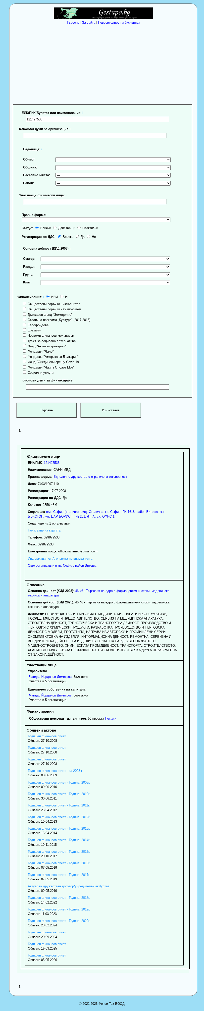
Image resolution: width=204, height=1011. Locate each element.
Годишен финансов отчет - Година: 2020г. (59, 921)
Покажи (110, 718)
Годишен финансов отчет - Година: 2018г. (59, 898)
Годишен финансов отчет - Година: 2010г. (59, 794)
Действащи (66, 228)
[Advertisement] (104, 63)
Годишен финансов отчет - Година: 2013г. (59, 828)
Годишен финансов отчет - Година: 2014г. (59, 840)
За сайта (88, 22)
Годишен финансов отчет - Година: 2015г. (59, 851)
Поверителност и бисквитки (119, 22)
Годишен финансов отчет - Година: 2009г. (59, 782)
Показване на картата (44, 530)
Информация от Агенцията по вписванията (60, 558)
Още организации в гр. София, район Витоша (62, 565)
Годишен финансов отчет (47, 736)
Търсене (73, 22)
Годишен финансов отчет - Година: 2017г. (59, 875)
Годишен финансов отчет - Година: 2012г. (59, 817)
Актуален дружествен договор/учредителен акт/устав (68, 886)
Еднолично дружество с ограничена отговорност (90, 477)
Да (82, 237)
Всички (45, 228)
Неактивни (89, 228)
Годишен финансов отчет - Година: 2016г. (59, 863)
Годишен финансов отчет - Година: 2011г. (59, 805)
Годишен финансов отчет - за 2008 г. (55, 771)
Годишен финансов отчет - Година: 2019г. (59, 909)
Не (93, 237)
